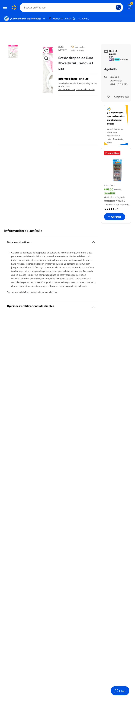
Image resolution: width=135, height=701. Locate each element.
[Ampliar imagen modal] (46, 58)
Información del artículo (23, 231)
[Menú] (5, 7)
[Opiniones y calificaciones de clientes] (93, 305)
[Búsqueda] (118, 7)
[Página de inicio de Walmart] (14, 7)
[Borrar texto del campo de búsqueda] (113, 7)
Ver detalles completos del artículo (76, 89)
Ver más (124, 59)
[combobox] (71, 7)
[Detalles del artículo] (93, 242)
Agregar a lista (121, 96)
